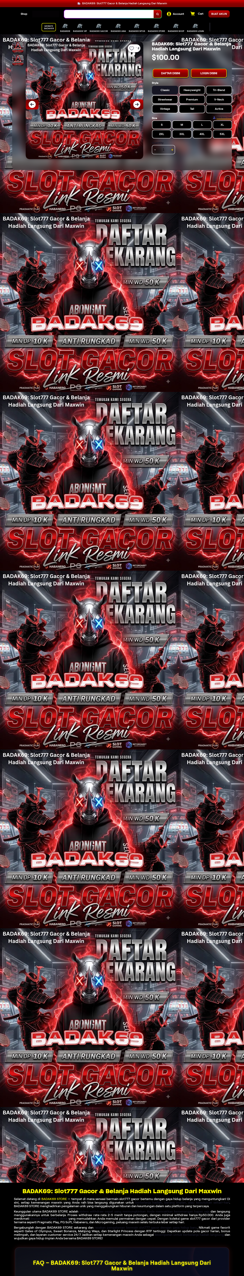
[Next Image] (136, 104)
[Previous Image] (32, 104)
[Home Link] (45, 14)
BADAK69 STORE (54, 1199)
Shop (24, 13)
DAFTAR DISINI (170, 73)
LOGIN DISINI (208, 73)
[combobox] (109, 14)
